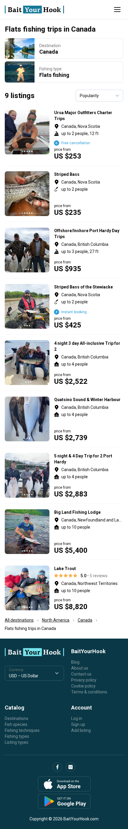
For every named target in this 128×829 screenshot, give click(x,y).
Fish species (16, 724)
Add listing (81, 730)
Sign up (78, 724)
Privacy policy (83, 680)
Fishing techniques (22, 730)
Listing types (16, 742)
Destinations (16, 718)
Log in (76, 718)
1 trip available (89, 250)
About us (79, 668)
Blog (75, 662)
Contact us (81, 674)
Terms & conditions (89, 692)
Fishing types (17, 736)
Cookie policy (83, 686)
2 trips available (89, 134)
